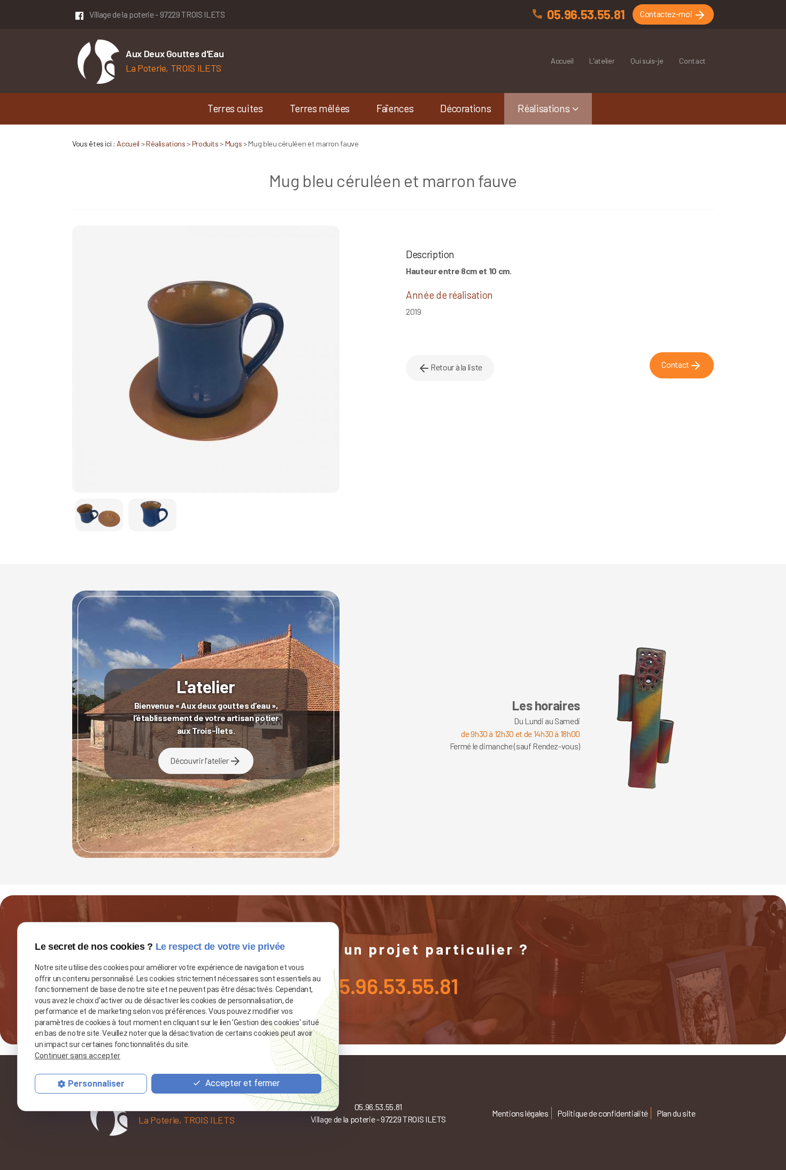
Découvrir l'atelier (205, 761)
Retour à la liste (450, 368)
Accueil (562, 60)
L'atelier (601, 60)
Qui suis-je (646, 60)
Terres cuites (235, 108)
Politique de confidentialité (602, 1113)
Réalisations (543, 108)
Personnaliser (96, 1084)
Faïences (394, 108)
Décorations (465, 108)
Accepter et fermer (241, 1084)
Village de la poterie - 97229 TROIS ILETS (157, 14)
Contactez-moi (673, 15)
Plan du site (676, 1113)
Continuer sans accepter (77, 1056)
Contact (692, 60)
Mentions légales (520, 1113)
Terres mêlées (320, 108)
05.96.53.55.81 (586, 14)
